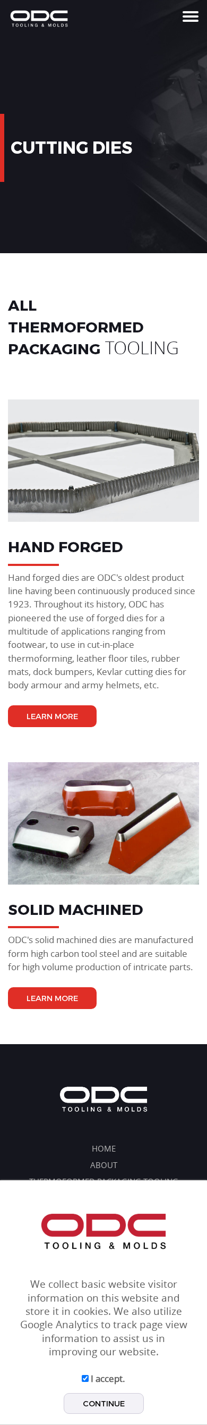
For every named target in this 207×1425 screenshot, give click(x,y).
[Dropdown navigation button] (191, 16)
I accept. (107, 1378)
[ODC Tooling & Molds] (39, 18)
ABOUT (103, 1165)
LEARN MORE (52, 716)
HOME (104, 1149)
